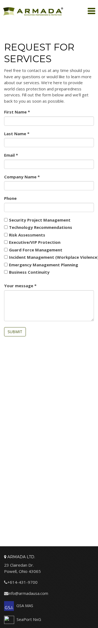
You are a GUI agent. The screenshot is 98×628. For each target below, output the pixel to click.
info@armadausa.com (28, 593)
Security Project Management (40, 220)
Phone (10, 198)
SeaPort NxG (28, 619)
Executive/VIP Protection (34, 242)
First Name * (24, 112)
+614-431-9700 (22, 582)
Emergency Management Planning (43, 264)
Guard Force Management (35, 250)
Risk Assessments (27, 235)
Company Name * (29, 176)
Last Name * (24, 133)
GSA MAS (24, 605)
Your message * (27, 285)
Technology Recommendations (40, 227)
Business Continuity (29, 272)
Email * (17, 155)
